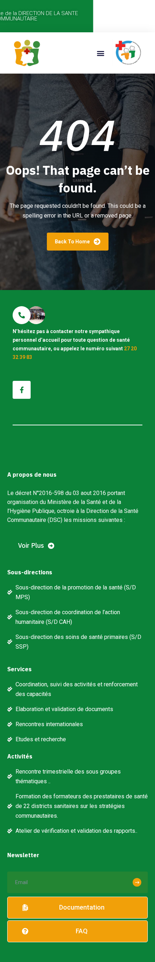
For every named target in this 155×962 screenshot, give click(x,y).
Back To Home (73, 241)
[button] (100, 53)
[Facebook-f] (22, 390)
